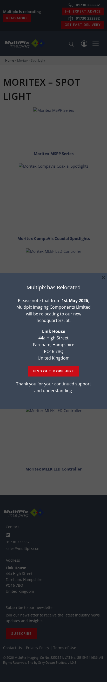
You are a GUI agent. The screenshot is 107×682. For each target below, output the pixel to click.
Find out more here (53, 371)
